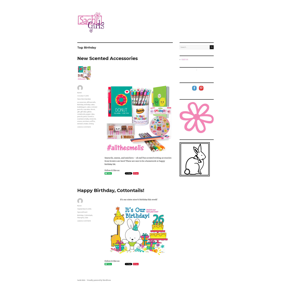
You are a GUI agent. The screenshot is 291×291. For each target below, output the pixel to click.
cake (88, 107)
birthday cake (89, 104)
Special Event (82, 212)
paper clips (90, 114)
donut (92, 109)
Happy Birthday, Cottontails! (110, 190)
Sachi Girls (81, 280)
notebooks (81, 114)
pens (85, 116)
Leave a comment (84, 127)
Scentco (91, 116)
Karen (79, 93)
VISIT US (184, 60)
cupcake (86, 109)
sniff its (92, 121)
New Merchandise (84, 99)
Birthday (80, 104)
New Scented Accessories (107, 58)
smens (79, 121)
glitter (89, 112)
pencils (80, 116)
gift (78, 112)
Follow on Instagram (198, 74)
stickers (80, 124)
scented (80, 119)
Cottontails (88, 215)
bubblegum (81, 107)
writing (91, 124)
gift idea (83, 112)
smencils (92, 119)
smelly (86, 119)
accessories (81, 102)
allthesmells (91, 102)
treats (86, 124)
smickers (86, 121)
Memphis (80, 218)
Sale (86, 218)
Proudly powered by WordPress (99, 280)
